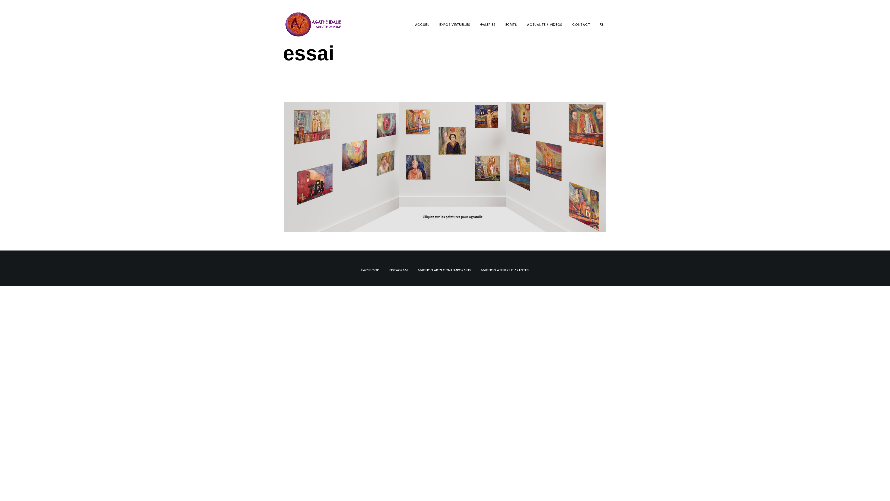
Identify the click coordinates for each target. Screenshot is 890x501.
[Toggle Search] (602, 24)
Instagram (398, 270)
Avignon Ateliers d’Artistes (505, 270)
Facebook (370, 270)
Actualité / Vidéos (544, 24)
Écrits (511, 24)
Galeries (488, 24)
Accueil (422, 24)
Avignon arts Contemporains (444, 270)
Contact (581, 24)
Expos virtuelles (454, 24)
